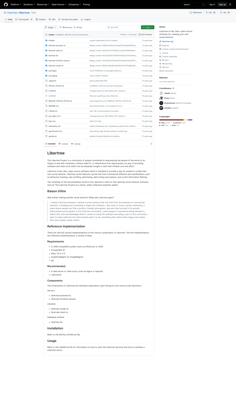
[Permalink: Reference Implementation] (45, 226)
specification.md (55, 131)
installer (52, 40)
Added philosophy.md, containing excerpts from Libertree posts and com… (120, 126)
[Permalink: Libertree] (45, 153)
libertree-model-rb (56, 66)
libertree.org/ (167, 41)
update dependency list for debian (104, 40)
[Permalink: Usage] (45, 340)
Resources (42, 4)
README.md (54, 106)
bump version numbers (99, 76)
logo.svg (52, 121)
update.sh (53, 136)
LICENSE (52, 96)
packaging (53, 76)
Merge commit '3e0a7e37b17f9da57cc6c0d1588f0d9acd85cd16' (116, 50)
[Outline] (151, 144)
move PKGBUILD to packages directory (105, 71)
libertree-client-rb (56, 50)
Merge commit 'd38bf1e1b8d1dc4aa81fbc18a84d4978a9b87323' (116, 45)
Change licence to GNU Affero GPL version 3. (108, 91)
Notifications (197, 12)
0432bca (123, 34)
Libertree (12, 12)
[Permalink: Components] (45, 280)
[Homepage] (6, 4)
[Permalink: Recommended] (45, 266)
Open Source (58, 4)
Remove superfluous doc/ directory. (104, 96)
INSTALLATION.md (56, 86)
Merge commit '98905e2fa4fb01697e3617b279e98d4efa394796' (116, 66)
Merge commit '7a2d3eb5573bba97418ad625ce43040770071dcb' (117, 61)
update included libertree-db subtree (105, 136)
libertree (24, 12)
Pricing (86, 4)
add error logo (95, 121)
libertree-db (53, 55)
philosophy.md (54, 126)
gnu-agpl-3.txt (54, 116)
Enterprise (74, 4)
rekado (51, 35)
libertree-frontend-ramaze (59, 61)
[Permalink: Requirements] (45, 241)
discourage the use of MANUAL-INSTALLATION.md (110, 101)
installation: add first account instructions (71, 35)
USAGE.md (53, 111)
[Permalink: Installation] (45, 328)
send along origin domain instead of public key (108, 131)
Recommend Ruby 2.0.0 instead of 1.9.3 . (106, 106)
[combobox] (124, 27)
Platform (15, 4)
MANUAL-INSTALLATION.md (60, 101)
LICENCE (52, 91)
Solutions (28, 4)
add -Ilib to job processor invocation (104, 111)
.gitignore (52, 81)
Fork (212, 12)
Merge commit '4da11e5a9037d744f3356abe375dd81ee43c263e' (116, 55)
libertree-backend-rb (57, 45)
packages (53, 71)
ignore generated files (98, 81)
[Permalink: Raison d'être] (45, 191)
